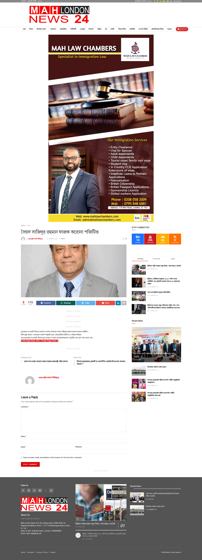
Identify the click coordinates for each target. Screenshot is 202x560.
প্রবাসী (113, 29)
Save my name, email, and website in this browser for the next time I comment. (52, 458)
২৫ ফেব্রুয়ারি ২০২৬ (153, 370)
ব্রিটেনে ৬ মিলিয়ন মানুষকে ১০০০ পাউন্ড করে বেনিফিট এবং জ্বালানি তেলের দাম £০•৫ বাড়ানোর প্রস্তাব (164, 281)
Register (178, 1)
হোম (24, 29)
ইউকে (31, 29)
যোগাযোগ (23, 1)
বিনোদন (91, 29)
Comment (25, 407)
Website (79, 447)
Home (40, 1)
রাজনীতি (132, 29)
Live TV (183, 29)
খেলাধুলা (82, 29)
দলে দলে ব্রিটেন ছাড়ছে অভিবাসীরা (159, 292)
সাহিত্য (99, 29)
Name (24, 436)
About (23, 552)
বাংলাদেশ (53, 29)
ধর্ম (106, 29)
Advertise (30, 552)
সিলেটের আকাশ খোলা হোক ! (157, 367)
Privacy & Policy (42, 552)
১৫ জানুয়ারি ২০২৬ (153, 385)
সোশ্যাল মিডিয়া (143, 29)
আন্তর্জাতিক (63, 29)
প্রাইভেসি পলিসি (32, 1)
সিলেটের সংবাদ (42, 29)
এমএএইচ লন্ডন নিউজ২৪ (35, 239)
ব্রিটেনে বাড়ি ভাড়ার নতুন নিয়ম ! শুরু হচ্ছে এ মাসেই (164, 266)
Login (171, 1)
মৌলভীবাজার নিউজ (157, 29)
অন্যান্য (169, 29)
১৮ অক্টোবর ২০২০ (52, 239)
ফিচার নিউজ (122, 29)
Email (23, 447)
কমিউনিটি (73, 29)
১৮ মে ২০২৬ (138, 359)
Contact (52, 552)
